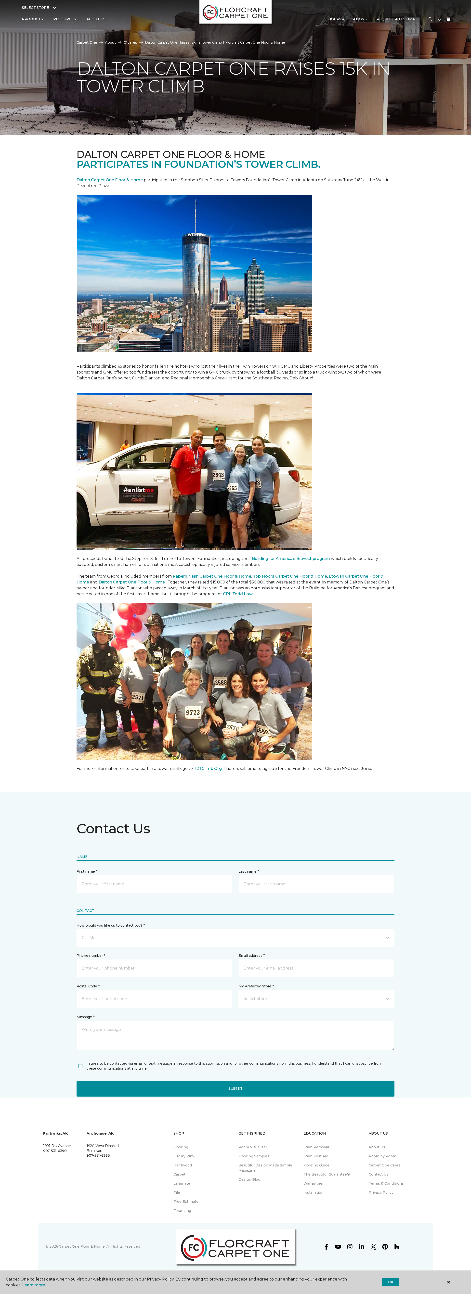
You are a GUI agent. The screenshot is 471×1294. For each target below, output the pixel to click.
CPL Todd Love (238, 594)
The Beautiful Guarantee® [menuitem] (326, 1174)
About (110, 42)
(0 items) (448, 19)
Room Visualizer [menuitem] (252, 1147)
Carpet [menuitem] (179, 1174)
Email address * (251, 955)
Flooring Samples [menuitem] (253, 1156)
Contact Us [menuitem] (378, 1174)
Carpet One (87, 42)
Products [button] (32, 19)
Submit (235, 1088)
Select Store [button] (35, 7)
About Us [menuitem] (377, 1147)
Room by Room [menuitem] (382, 1156)
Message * (85, 1017)
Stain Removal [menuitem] (316, 1147)
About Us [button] (95, 19)
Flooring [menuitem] (180, 1147)
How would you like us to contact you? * (111, 925)
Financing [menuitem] (182, 1210)
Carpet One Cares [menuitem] (384, 1165)
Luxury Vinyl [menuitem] (184, 1156)
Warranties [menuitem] (313, 1183)
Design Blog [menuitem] (249, 1179)
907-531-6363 (98, 1155)
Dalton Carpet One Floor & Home (110, 180)
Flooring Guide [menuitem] (316, 1165)
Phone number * (91, 955)
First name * (87, 871)
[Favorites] (439, 19)
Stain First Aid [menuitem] (315, 1156)
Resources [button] (64, 19)
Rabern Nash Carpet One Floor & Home (212, 576)
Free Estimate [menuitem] (185, 1201)
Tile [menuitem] (176, 1192)
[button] (430, 19)
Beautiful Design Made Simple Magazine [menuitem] (265, 1168)
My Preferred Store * (256, 986)
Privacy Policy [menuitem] (381, 1192)
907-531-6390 (55, 1151)
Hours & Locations (347, 19)
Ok (390, 1282)
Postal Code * (88, 986)
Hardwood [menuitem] (182, 1165)
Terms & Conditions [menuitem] (386, 1183)
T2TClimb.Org (208, 768)
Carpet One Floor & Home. (82, 1246)
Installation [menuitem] (313, 1192)
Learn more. (34, 1285)
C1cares (130, 42)
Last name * (248, 871)
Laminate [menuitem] (181, 1183)
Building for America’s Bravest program (291, 558)
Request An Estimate (398, 19)
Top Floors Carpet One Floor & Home (290, 576)
